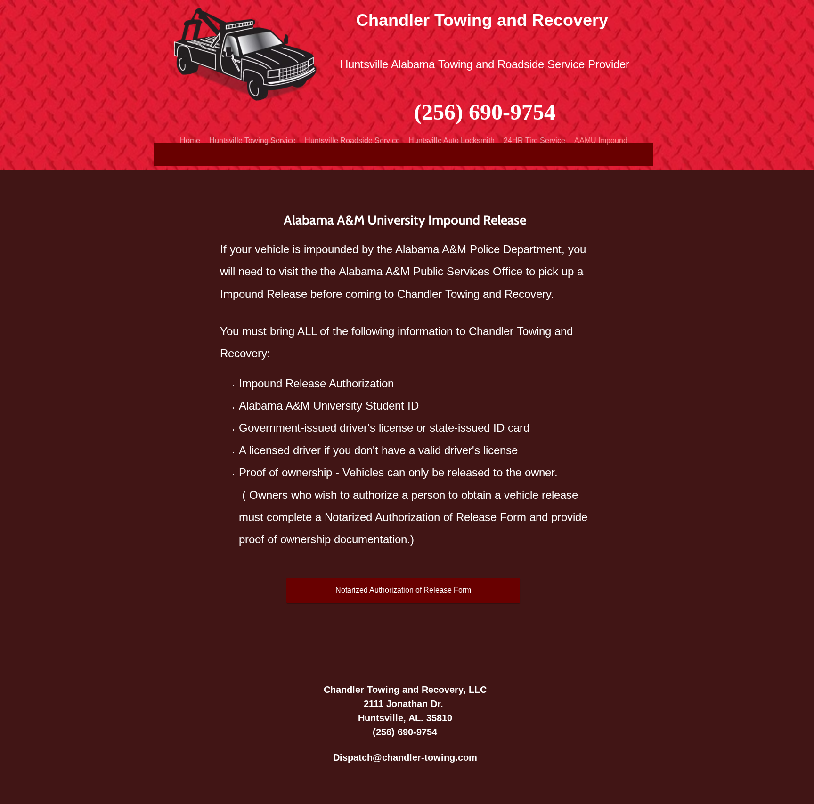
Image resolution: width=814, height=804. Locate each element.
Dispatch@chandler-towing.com (405, 757)
